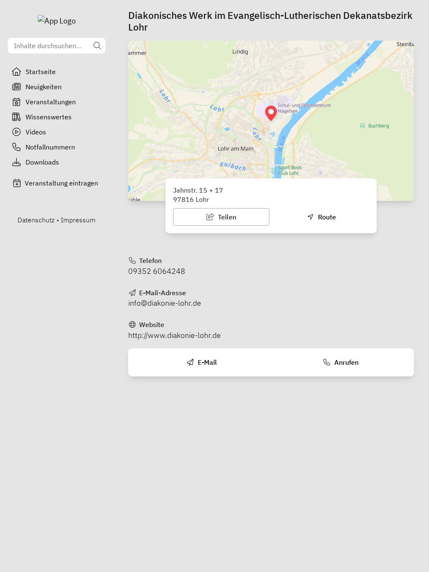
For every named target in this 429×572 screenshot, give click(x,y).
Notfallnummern (50, 147)
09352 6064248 (156, 271)
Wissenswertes (49, 117)
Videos (36, 132)
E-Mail (206, 362)
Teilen (226, 217)
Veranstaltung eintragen (61, 183)
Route (326, 217)
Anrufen (346, 362)
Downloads (42, 162)
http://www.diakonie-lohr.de (174, 335)
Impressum (78, 220)
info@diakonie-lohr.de (164, 303)
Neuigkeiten (44, 86)
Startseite (41, 71)
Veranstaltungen (51, 102)
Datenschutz (36, 220)
